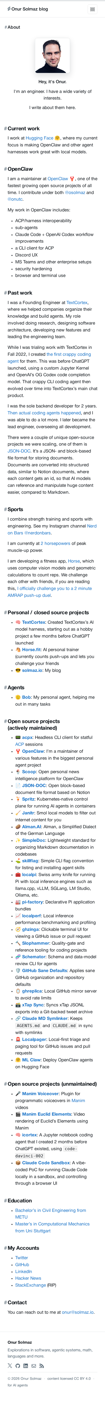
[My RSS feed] (42, 1366)
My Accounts (23, 1248)
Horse (74, 561)
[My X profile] (10, 1366)
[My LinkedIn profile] (25, 1366)
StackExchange (30, 1285)
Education (20, 1201)
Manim (78, 1101)
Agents (16, 687)
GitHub (22, 1265)
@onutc (15, 199)
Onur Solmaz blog (29, 9)
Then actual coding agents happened (44, 413)
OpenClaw (20, 169)
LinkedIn (23, 1272)
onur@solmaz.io (78, 1312)
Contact (17, 1302)
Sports (15, 509)
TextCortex (77, 303)
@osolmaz (75, 193)
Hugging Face (39, 138)
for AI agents (18, 1385)
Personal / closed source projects (48, 612)
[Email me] (34, 1366)
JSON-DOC (19, 451)
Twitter (21, 1258)
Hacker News (28, 1278)
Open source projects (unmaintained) (52, 1084)
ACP (19, 745)
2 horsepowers (55, 544)
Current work (24, 128)
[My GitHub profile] (18, 1366)
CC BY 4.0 (82, 1379)
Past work (20, 293)
